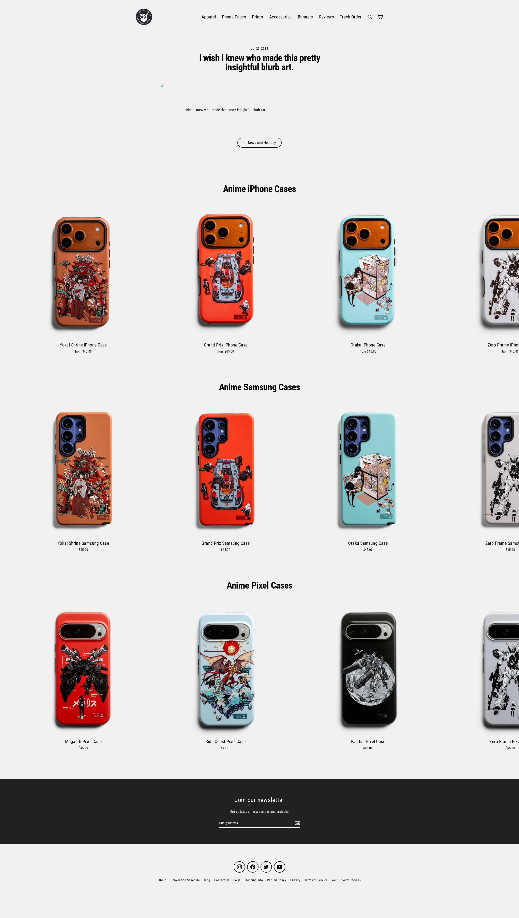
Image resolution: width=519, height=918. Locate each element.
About (162, 880)
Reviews (326, 16)
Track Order (350, 16)
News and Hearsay (261, 142)
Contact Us (221, 880)
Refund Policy (276, 880)
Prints (257, 16)
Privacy (295, 880)
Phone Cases (234, 16)
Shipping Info (253, 880)
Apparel (209, 16)
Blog (207, 880)
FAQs (236, 880)
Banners (305, 16)
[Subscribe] (297, 823)
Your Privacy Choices (346, 880)
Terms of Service (316, 880)
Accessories (280, 16)
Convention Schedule (185, 880)
